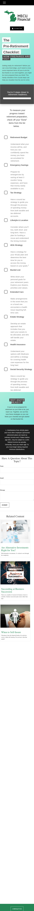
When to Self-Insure (11, 632)
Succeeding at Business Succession (12, 590)
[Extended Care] (6, 292)
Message (2, 490)
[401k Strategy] (6, 245)
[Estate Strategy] (6, 316)
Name (1, 466)
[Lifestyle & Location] (6, 220)
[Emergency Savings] (6, 165)
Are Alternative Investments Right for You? (15, 549)
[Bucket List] (6, 270)
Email (1, 478)
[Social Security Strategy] (6, 369)
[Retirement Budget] (6, 137)
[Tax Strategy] (6, 192)
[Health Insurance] (6, 344)
